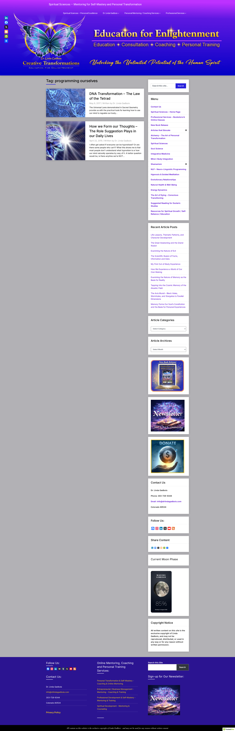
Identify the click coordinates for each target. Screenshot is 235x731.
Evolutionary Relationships (163, 179)
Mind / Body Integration (162, 159)
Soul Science (157, 148)
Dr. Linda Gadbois (110, 13)
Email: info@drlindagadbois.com (166, 501)
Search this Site (155, 662)
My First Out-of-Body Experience (165, 264)
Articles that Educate (160, 130)
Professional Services (175, 13)
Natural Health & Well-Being (164, 185)
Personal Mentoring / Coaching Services (142, 13)
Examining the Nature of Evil (163, 251)
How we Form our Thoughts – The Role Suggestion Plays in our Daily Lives (113, 131)
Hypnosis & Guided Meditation (165, 174)
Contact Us (156, 107)
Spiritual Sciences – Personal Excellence (80, 13)
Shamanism (156, 164)
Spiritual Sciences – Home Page (165, 112)
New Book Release (159, 125)
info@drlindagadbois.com (57, 692)
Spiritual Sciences (159, 143)
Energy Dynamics (159, 190)
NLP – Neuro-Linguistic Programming (168, 169)
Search (182, 667)
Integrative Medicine (160, 154)
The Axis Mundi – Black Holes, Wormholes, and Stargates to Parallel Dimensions (167, 296)
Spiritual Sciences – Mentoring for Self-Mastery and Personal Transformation (95, 4)
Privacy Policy (53, 712)
